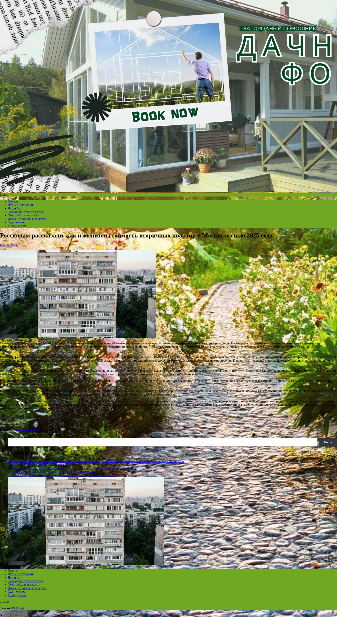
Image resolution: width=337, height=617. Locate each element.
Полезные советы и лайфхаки (27, 218)
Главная (13, 201)
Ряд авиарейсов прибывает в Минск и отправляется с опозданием (51, 471)
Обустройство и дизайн (23, 215)
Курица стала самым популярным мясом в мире (39, 464)
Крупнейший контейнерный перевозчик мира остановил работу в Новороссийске (62, 475)
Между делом (17, 226)
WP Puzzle (17, 608)
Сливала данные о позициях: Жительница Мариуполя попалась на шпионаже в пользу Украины (72, 468)
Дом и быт (15, 208)
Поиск (12, 436)
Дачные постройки (20, 204)
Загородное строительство (25, 211)
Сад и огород (16, 222)
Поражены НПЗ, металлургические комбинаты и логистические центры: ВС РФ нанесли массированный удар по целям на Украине (96, 461)
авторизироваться (27, 429)
